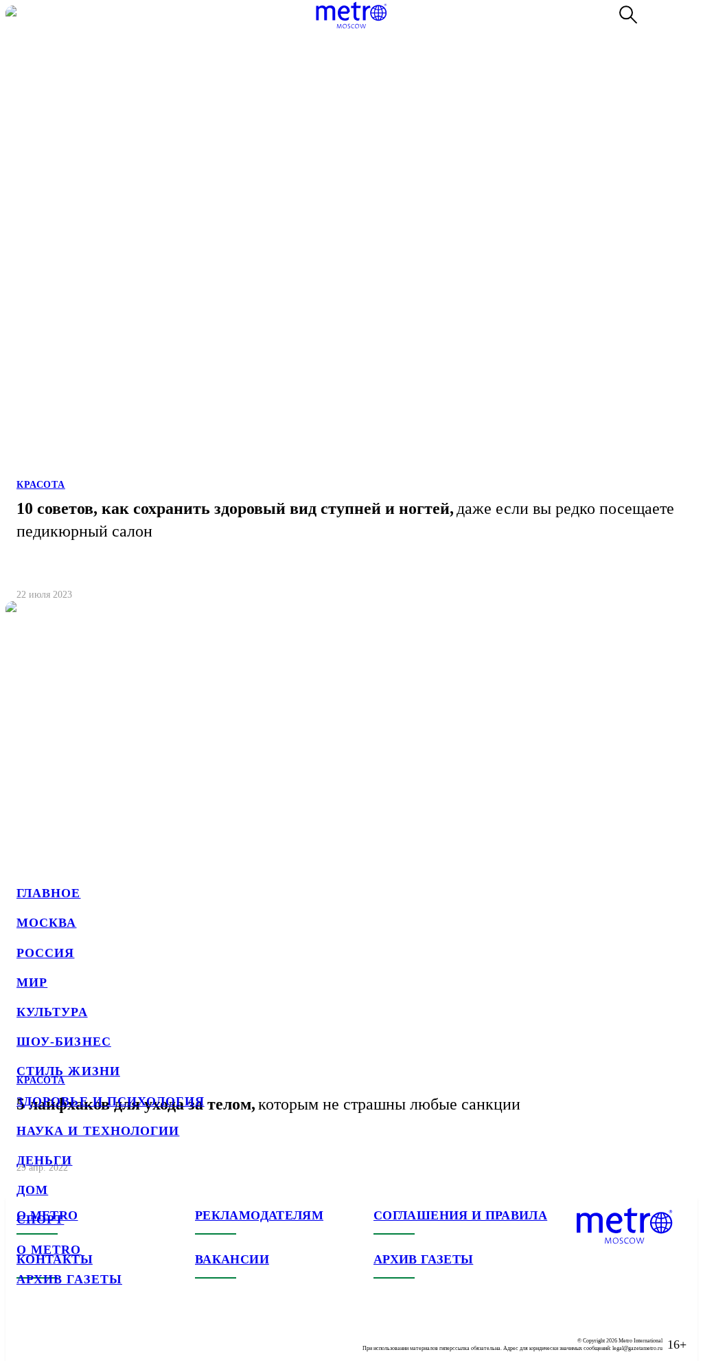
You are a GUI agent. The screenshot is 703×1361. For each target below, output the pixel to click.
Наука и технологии (97, 1131)
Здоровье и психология (110, 1101)
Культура (52, 1012)
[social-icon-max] (110, 1334)
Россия (45, 953)
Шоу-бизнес (63, 1041)
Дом (32, 1190)
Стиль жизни (68, 1071)
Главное (48, 893)
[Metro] (351, 15)
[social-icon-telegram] (55, 1334)
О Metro (49, 1250)
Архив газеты (69, 1279)
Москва (46, 923)
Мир (31, 982)
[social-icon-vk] (27, 1334)
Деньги (44, 1160)
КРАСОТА (40, 485)
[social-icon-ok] (82, 1334)
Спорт (40, 1219)
